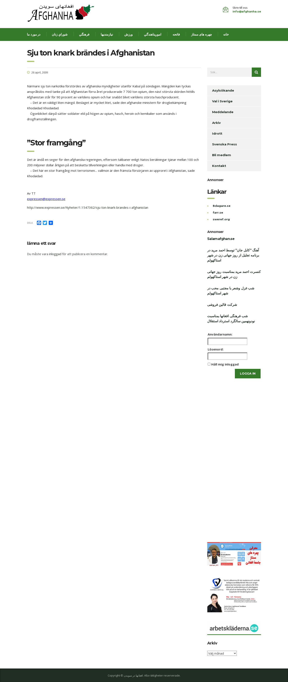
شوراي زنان (60, 34)
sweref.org (221, 219)
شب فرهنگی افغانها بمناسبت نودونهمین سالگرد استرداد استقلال (231, 318)
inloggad (55, 254)
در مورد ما (33, 34)
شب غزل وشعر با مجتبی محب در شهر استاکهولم (230, 290)
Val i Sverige (222, 101)
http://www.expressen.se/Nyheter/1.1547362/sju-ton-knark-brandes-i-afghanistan (87, 207)
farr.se (218, 212)
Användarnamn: (220, 334)
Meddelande (222, 112)
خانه (226, 34)
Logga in (248, 373)
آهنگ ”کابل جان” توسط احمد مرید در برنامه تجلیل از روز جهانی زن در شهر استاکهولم (233, 255)
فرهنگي (84, 34)
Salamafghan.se (220, 239)
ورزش (128, 34)
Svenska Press (224, 144)
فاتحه (176, 34)
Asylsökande (223, 90)
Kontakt (219, 166)
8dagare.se (221, 205)
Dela (30, 222)
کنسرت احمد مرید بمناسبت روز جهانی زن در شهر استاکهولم (234, 274)
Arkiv (216, 123)
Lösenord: (215, 349)
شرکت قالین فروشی (222, 305)
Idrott (217, 133)
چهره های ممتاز (201, 34)
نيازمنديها (107, 34)
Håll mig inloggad (225, 364)
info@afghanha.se (247, 11)
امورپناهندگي (152, 34)
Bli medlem (221, 155)
